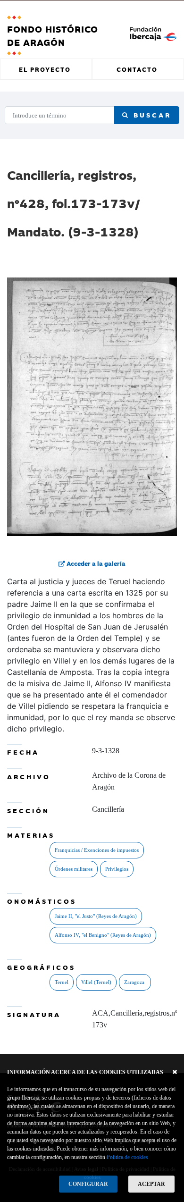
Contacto (137, 69)
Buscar (150, 114)
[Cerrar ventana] (175, 1072)
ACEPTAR (151, 1184)
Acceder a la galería (95, 563)
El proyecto (45, 69)
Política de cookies (127, 1157)
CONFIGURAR (88, 1184)
